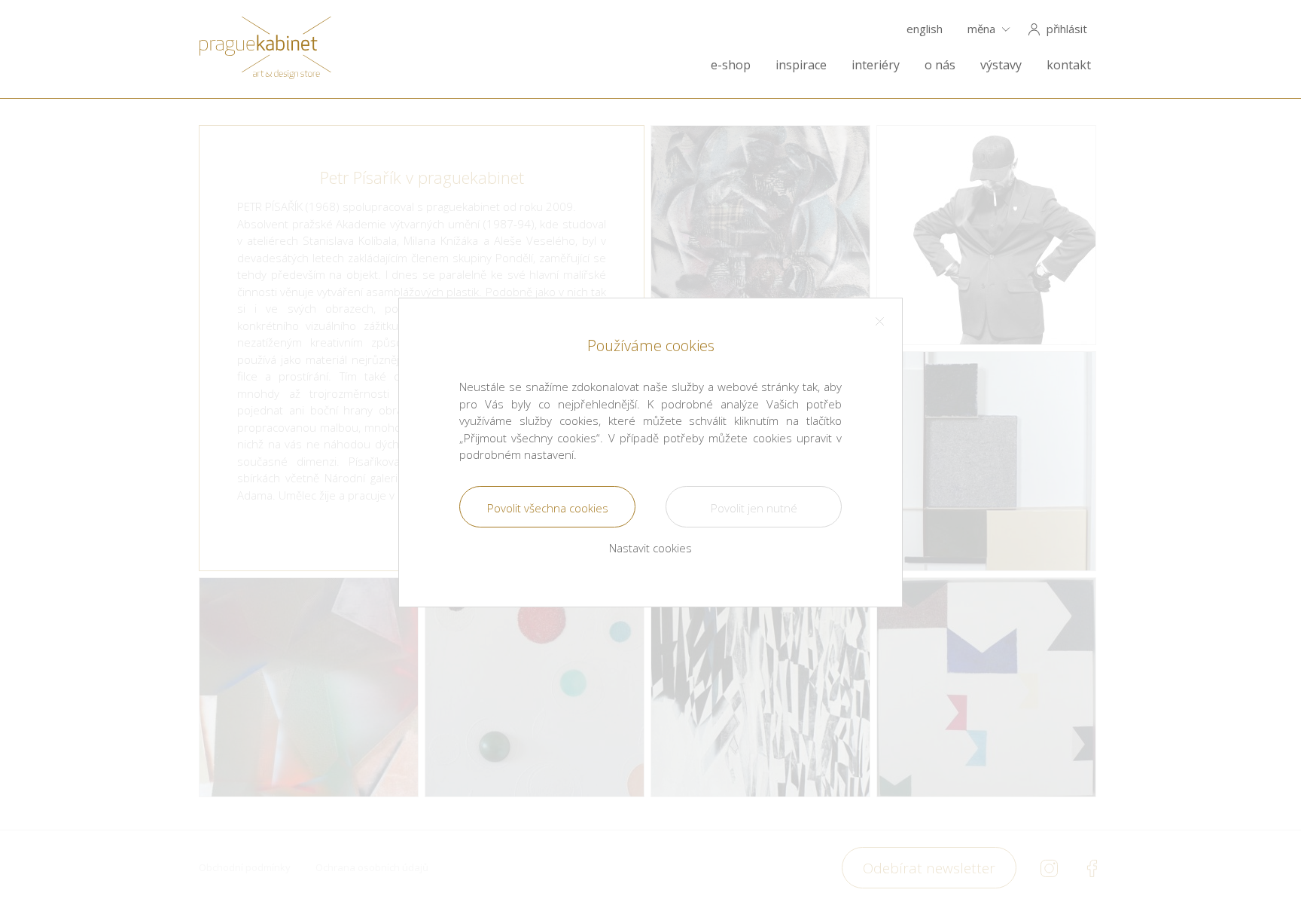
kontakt (1069, 65)
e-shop (731, 65)
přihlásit (1067, 29)
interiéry (876, 65)
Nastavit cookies (650, 547)
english (924, 29)
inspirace (801, 65)
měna (981, 29)
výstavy (1001, 65)
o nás (940, 65)
